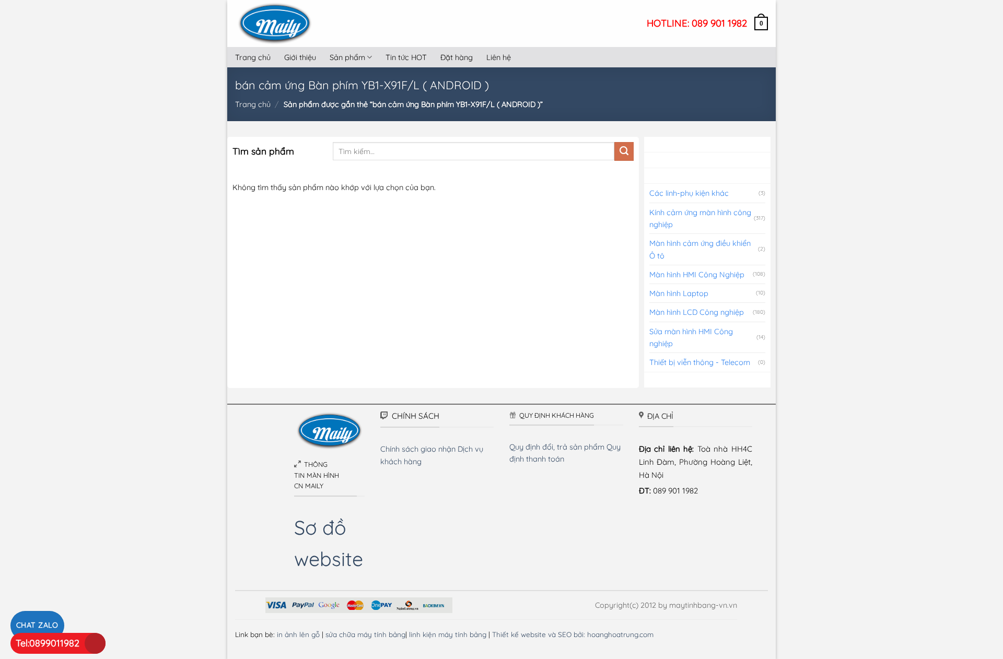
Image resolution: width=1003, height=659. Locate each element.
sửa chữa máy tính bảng (365, 634)
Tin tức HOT (406, 57)
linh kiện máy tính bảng (447, 634)
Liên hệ (498, 57)
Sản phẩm (347, 57)
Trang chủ (253, 57)
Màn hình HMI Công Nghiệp (696, 274)
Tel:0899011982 (47, 643)
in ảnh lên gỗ (298, 634)
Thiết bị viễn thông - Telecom (699, 362)
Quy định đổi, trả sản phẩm (556, 447)
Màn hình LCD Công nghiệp (696, 312)
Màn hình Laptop (678, 293)
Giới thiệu (300, 57)
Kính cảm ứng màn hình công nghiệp (700, 218)
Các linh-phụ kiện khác (689, 193)
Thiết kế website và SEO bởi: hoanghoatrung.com (573, 634)
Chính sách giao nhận (418, 449)
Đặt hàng (456, 57)
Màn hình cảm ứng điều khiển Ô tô (700, 249)
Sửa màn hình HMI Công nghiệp (691, 337)
